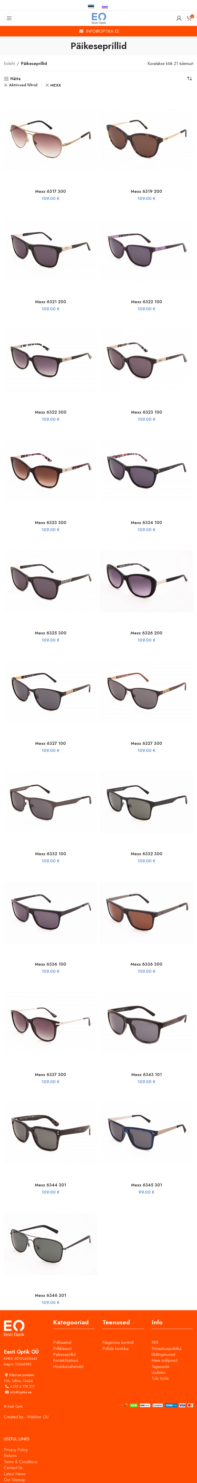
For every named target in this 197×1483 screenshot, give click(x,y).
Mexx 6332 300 (146, 854)
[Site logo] (98, 18)
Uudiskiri (158, 1372)
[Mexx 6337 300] (50, 1023)
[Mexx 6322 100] (146, 250)
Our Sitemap (14, 1480)
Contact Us (13, 1468)
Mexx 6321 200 (50, 302)
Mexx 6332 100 (50, 854)
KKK (155, 1342)
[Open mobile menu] (9, 18)
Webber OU (37, 1417)
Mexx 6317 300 (50, 191)
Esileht (9, 63)
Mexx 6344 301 (50, 1185)
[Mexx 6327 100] (50, 691)
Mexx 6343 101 (146, 1075)
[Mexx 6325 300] (50, 581)
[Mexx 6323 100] (146, 360)
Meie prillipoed (165, 1360)
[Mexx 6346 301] (50, 1244)
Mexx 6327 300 (146, 743)
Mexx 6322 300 (50, 412)
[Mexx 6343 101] (146, 1023)
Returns (10, 1456)
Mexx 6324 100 (146, 523)
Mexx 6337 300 (50, 1075)
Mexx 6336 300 (146, 964)
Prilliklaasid (62, 1349)
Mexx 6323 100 (146, 412)
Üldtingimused (163, 1354)
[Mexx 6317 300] (50, 139)
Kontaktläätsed (65, 1360)
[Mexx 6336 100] (50, 912)
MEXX (55, 85)
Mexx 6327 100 (50, 743)
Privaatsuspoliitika (166, 1349)
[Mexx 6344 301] (50, 1133)
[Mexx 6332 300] (146, 802)
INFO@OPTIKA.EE (102, 31)
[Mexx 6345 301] (146, 1133)
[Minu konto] (179, 18)
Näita (15, 78)
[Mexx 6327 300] (146, 691)
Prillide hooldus (115, 1349)
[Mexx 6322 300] (50, 360)
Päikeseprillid (64, 1354)
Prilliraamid (62, 1342)
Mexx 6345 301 (146, 1185)
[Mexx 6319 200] (146, 139)
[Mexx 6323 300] (50, 471)
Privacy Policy (16, 1450)
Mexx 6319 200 (146, 191)
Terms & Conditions (20, 1462)
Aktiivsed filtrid (23, 85)
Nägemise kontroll (118, 1342)
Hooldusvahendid (68, 1367)
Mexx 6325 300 (50, 633)
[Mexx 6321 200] (50, 250)
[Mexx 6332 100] (50, 802)
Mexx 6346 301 (50, 1295)
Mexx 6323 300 (50, 523)
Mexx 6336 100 (50, 964)
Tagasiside (161, 1367)
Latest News (15, 1474)
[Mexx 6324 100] (146, 471)
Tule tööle (160, 1378)
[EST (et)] (91, 6)
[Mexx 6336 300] (146, 912)
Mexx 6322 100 (146, 302)
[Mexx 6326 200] (146, 581)
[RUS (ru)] (105, 6)
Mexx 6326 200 (146, 633)
